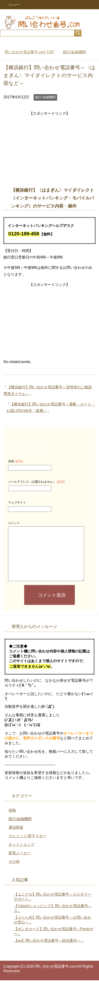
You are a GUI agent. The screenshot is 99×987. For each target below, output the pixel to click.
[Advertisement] (49, 149)
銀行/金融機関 (45, 97)
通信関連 (16, 827)
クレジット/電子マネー (27, 836)
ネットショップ (21, 844)
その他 (14, 862)
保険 (12, 810)
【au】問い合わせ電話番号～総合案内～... (48, 940)
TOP (29, 52)
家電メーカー (20, 853)
